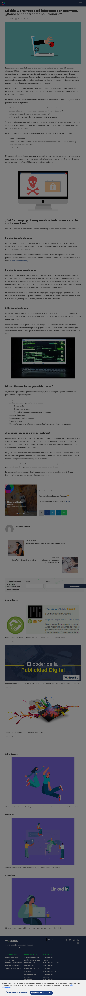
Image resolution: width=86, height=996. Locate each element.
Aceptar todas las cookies (41, 993)
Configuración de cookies (17, 993)
